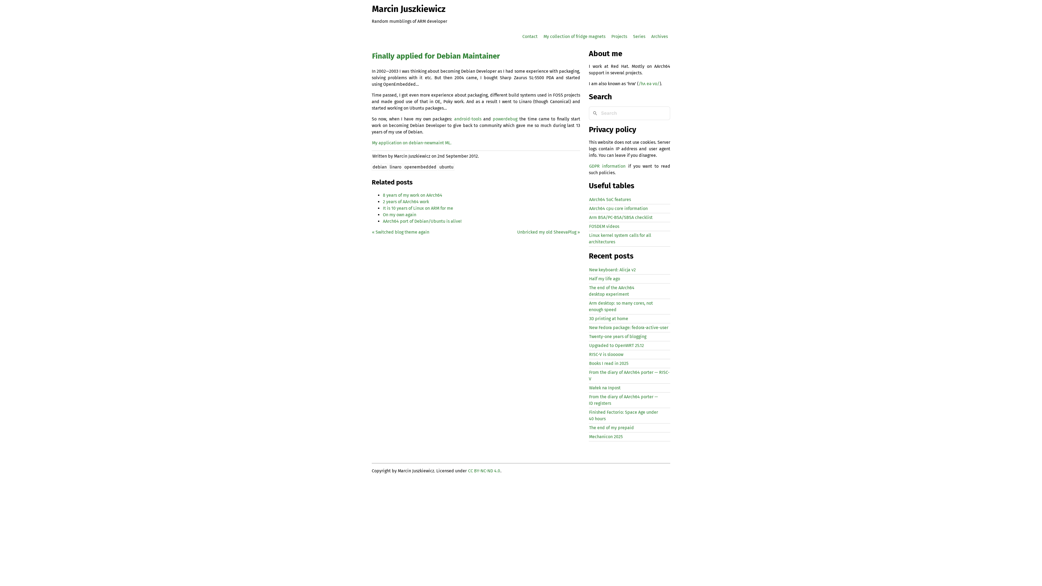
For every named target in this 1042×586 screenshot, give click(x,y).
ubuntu (446, 167)
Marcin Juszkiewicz (409, 9)
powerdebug (505, 119)
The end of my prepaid (611, 427)
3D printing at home (608, 318)
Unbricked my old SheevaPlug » (548, 232)
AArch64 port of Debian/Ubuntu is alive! (422, 221)
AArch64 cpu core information (618, 208)
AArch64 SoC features (610, 199)
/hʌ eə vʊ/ (649, 83)
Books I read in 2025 (608, 363)
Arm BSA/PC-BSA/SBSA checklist (621, 217)
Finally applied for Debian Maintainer (436, 56)
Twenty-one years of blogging (617, 336)
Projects (619, 36)
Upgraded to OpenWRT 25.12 (616, 345)
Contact (530, 36)
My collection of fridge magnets (574, 36)
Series (639, 36)
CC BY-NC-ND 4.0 (484, 470)
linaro (395, 167)
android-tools (467, 119)
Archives (659, 36)
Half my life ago (604, 278)
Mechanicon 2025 (606, 436)
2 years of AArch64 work (406, 201)
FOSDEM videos (604, 226)
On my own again (399, 214)
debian (380, 167)
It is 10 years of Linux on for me (418, 208)
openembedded (420, 167)
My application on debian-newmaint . (412, 142)
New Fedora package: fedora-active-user (628, 327)
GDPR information (607, 166)
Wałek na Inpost (605, 387)
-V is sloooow (606, 354)
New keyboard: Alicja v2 (612, 269)
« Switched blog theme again (400, 232)
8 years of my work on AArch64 (412, 195)
